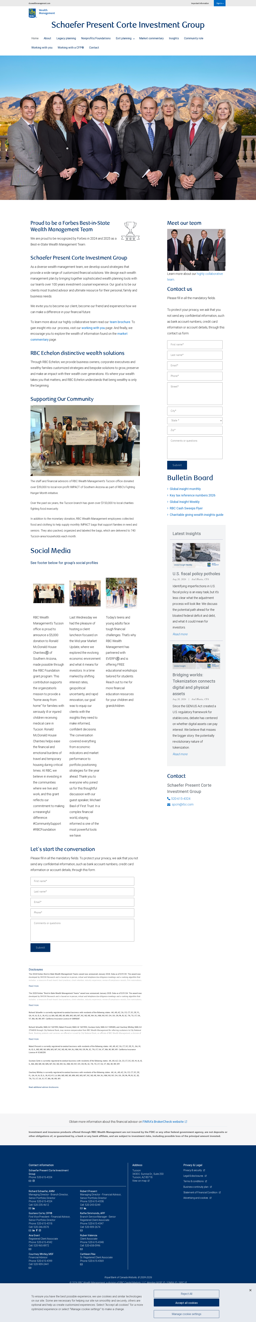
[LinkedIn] (34, 1208)
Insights (174, 38)
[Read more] (34, 986)
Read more (180, 634)
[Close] (250, 1290)
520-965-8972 (41, 1245)
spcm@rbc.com (182, 804)
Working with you (41, 47)
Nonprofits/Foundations (96, 38)
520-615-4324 (180, 799)
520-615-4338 (96, 1201)
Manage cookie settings (186, 1314)
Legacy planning (66, 38)
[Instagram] (34, 1180)
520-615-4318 (44, 1223)
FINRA (170, 1282)
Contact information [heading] (41, 1165)
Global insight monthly (185, 489)
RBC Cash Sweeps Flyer (186, 508)
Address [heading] (137, 1165)
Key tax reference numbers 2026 (192, 495)
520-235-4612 (41, 1204)
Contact (94, 47)
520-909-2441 (41, 1264)
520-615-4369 (96, 1260)
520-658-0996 (92, 1245)
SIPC (181, 1282)
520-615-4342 (44, 1242)
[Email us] (30, 1180)
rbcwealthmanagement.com (39, 3)
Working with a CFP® (71, 47)
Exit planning (124, 38)
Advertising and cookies (196, 1197)
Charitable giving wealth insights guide (196, 515)
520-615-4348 (96, 1242)
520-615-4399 (44, 1260)
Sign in (219, 3)
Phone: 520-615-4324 (40, 1177)
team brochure (120, 322)
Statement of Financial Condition (200, 1192)
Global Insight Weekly (185, 502)
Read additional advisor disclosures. (44, 1087)
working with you (93, 328)
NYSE (159, 1282)
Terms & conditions (193, 1181)
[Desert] (128, 128)
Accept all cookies (186, 1303)
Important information (200, 3)
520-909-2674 (92, 1227)
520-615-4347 (96, 1223)
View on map (139, 1180)
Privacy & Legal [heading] (192, 1165)
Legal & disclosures (193, 1175)
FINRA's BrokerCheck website (163, 1122)
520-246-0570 (41, 1227)
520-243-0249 (92, 1204)
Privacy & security (192, 1170)
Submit (40, 947)
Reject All (186, 1293)
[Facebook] (37, 1230)
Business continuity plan (196, 1186)
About (47, 38)
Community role (193, 38)
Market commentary (151, 38)
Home (34, 38)
